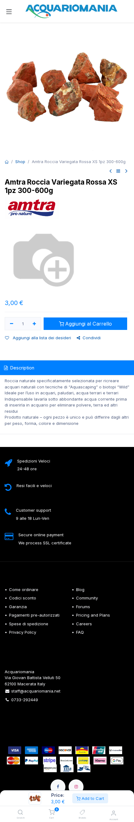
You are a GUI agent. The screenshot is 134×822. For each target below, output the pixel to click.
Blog (80, 589)
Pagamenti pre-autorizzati (34, 615)
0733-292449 (24, 699)
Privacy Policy (22, 632)
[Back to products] (118, 171)
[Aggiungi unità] (34, 323)
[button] (85, 323)
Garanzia (18, 606)
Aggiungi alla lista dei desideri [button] (41, 337)
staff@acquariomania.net (35, 690)
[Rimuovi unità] (11, 323)
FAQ (80, 632)
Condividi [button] (92, 337)
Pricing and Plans (93, 615)
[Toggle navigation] (9, 11)
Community (87, 597)
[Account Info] (114, 813)
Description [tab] (21, 367)
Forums (83, 606)
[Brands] (82, 812)
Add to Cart (92, 798)
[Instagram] (76, 786)
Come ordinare (23, 589)
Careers (84, 623)
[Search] (20, 812)
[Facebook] (57, 786)
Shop (20, 161)
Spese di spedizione (29, 623)
